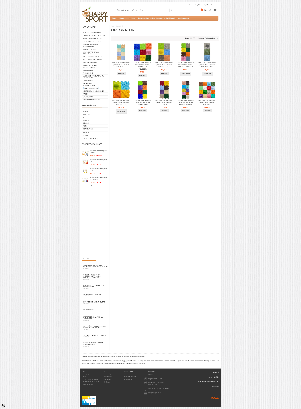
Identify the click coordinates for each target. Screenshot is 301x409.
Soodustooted (107, 376)
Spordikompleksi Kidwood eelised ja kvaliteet (93, 344)
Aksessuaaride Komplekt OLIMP (98, 170)
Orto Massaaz (88, 310)
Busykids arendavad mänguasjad (91, 53)
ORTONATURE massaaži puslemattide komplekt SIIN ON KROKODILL (185, 65)
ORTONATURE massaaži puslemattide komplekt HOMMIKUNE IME (185, 102)
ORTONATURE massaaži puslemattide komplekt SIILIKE (164, 102)
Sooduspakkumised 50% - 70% (94, 36)
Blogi (133, 18)
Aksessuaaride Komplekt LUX (98, 161)
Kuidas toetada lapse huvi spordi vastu (93, 318)
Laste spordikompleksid (92, 41)
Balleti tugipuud (89, 49)
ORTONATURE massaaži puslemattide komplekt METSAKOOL (121, 102)
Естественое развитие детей (94, 302)
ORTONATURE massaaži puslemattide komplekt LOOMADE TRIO (207, 65)
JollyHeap (87, 120)
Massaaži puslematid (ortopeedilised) (91, 66)
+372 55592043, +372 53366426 (158, 388)
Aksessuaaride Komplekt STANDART (98, 179)
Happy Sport (124, 18)
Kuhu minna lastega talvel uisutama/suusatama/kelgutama (95, 266)
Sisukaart (106, 382)
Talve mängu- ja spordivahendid (89, 84)
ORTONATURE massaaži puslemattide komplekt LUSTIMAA (207, 102)
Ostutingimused (183, 18)
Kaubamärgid (119, 26)
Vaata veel (94, 186)
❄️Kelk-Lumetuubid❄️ (91, 88)
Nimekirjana (191, 38)
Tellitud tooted (128, 379)
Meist (112, 26)
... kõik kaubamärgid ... (91, 139)
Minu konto (127, 374)
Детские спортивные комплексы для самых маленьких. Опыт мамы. (92, 277)
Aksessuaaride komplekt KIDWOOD (98, 152)
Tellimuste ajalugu (130, 376)
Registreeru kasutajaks (211, 5)
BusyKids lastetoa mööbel (93, 57)
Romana (86, 133)
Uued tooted (107, 379)
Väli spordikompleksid (92, 33)
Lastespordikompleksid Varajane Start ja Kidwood (156, 18)
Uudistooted (88, 70)
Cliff (85, 117)
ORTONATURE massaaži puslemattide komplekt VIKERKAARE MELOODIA (142, 66)
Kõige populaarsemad (91, 100)
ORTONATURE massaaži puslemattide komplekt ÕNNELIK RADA (142, 102)
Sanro (85, 136)
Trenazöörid (88, 73)
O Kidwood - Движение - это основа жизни (93, 286)
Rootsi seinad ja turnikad (93, 59)
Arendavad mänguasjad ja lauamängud (93, 77)
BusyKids (86, 114)
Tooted (114, 18)
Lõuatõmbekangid (90, 62)
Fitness (86, 94)
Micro (85, 126)
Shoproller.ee (215, 398)
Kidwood (86, 123)
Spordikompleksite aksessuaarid (90, 45)
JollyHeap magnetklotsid (93, 39)
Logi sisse (198, 5)
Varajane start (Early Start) (94, 336)
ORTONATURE (88, 129)
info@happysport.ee (154, 393)
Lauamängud (88, 97)
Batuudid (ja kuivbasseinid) (93, 91)
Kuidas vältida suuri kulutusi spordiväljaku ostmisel (94, 327)
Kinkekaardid (88, 80)
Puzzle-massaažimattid (92, 295)
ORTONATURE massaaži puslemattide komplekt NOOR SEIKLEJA (164, 65)
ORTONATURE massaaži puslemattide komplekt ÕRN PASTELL (121, 65)
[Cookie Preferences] (3, 406)
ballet (85, 111)
